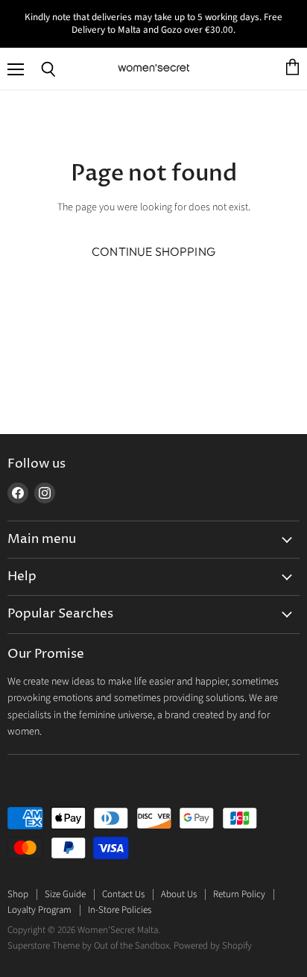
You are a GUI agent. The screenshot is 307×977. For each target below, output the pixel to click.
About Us (179, 894)
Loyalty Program (39, 910)
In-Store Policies (119, 910)
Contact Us (123, 894)
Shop (17, 894)
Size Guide (65, 894)
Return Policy (239, 894)
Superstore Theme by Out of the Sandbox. (89, 945)
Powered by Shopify (213, 945)
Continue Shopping (153, 251)
